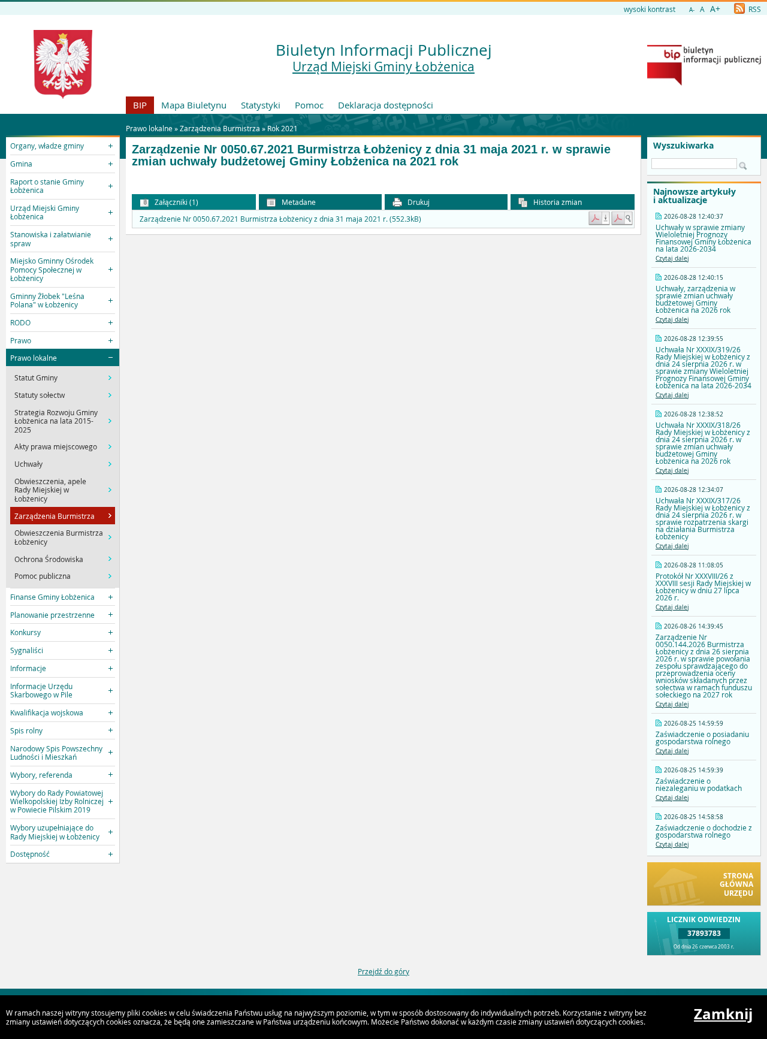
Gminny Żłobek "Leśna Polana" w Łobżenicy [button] (47, 300)
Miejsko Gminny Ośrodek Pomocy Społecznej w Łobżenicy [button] (51, 269)
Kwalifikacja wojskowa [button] (46, 712)
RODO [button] (20, 322)
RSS (754, 9)
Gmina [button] (21, 163)
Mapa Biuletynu (194, 105)
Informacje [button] (28, 668)
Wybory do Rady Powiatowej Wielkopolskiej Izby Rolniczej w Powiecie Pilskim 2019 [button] (57, 801)
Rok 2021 (282, 128)
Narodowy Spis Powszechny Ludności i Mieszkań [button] (56, 753)
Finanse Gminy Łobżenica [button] (52, 597)
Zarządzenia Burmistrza (220, 128)
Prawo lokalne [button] (33, 358)
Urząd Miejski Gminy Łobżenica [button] (44, 212)
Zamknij (723, 1014)
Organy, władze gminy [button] (47, 145)
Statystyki (260, 105)
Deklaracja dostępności (385, 105)
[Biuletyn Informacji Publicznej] (704, 82)
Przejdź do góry (383, 971)
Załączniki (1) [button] (175, 202)
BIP (140, 105)
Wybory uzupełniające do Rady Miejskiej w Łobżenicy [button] (54, 832)
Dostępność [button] (30, 854)
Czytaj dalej (672, 258)
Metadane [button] (298, 202)
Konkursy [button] (25, 632)
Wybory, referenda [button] (41, 775)
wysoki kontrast (649, 9)
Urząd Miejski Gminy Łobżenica (383, 66)
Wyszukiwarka (683, 145)
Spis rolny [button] (26, 730)
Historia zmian (557, 202)
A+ (715, 8)
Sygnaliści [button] (26, 650)
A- (691, 10)
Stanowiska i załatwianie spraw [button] (50, 238)
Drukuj (418, 202)
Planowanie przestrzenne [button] (52, 615)
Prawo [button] (20, 340)
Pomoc (309, 105)
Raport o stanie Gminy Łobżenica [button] (47, 186)
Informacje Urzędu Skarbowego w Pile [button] (41, 690)
